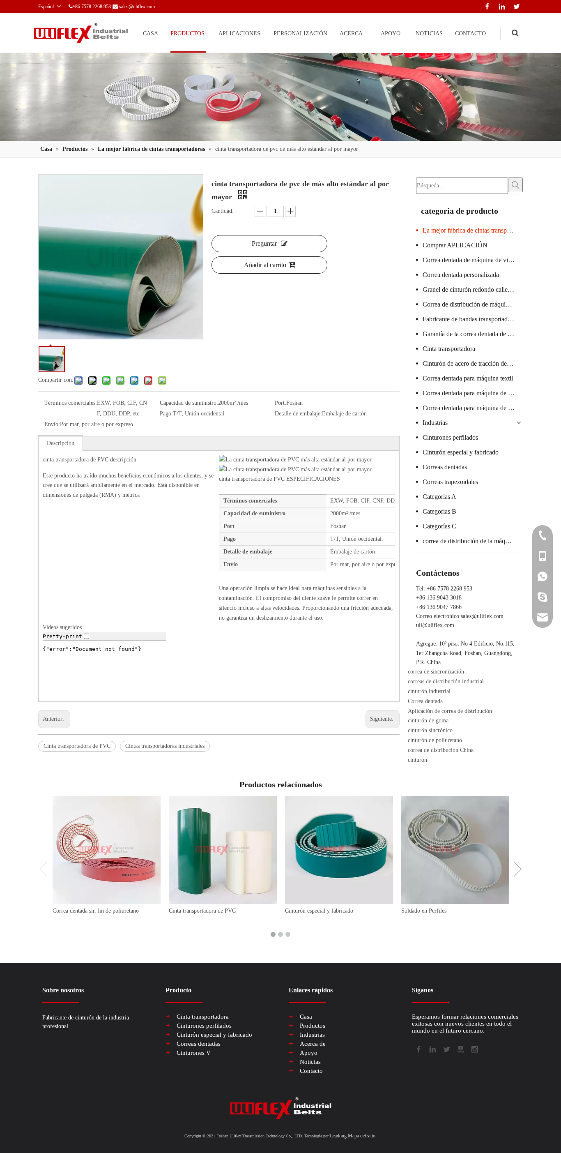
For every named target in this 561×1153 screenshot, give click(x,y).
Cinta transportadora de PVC (77, 746)
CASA (150, 33)
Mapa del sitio (361, 1136)
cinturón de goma (428, 720)
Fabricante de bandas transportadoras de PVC (473, 319)
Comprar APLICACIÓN (455, 245)
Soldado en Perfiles (423, 911)
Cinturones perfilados (450, 437)
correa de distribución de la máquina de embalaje (473, 540)
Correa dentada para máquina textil (468, 378)
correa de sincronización (436, 672)
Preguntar (264, 243)
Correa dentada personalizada (461, 274)
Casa (306, 1016)
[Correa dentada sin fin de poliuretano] (107, 850)
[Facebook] (485, 5)
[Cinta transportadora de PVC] (223, 850)
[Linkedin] (500, 5)
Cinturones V (194, 1052)
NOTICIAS (429, 33)
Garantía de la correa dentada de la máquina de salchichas (473, 333)
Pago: (166, 413)
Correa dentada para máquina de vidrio (473, 407)
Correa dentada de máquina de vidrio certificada (473, 259)
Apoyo (308, 1052)
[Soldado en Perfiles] (455, 850)
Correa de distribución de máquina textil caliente (473, 304)
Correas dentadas (445, 467)
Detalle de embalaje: (298, 413)
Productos (312, 1025)
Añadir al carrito (265, 264)
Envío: (52, 424)
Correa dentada (425, 701)
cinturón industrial (429, 691)
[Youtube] (459, 1048)
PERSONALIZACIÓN (300, 33)
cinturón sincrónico (430, 730)
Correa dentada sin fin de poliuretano (96, 911)
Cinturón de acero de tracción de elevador (473, 363)
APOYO (390, 33)
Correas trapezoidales (450, 481)
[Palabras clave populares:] (515, 185)
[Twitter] (515, 5)
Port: (280, 403)
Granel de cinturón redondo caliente (469, 289)
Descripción (60, 443)
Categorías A (439, 496)
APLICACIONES (239, 33)
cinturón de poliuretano (435, 740)
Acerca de (313, 1043)
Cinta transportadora (449, 348)
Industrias (435, 422)
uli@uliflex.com (435, 625)
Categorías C (439, 526)
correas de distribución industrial (446, 681)
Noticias (310, 1061)
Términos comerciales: (70, 403)
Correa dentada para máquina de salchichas (473, 393)
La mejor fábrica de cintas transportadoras (473, 230)
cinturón (417, 760)
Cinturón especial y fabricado (461, 452)
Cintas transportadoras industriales (165, 746)
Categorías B (439, 511)
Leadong (338, 1136)
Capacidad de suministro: (189, 403)
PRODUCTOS (187, 33)
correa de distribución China (441, 750)
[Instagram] (473, 1048)
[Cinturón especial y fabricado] (339, 850)
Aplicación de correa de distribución (450, 711)
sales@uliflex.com (137, 6)
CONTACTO (470, 33)
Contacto (311, 1071)
